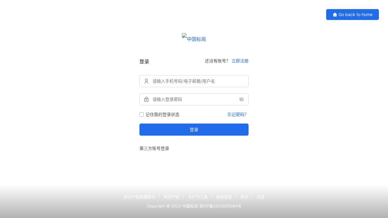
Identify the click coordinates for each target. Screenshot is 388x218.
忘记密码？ (238, 114)
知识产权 (171, 196)
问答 (261, 196)
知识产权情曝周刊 (139, 196)
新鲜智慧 (224, 196)
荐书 (244, 196)
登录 (194, 129)
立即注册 (240, 60)
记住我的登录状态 (162, 114)
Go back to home (356, 14)
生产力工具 (198, 196)
